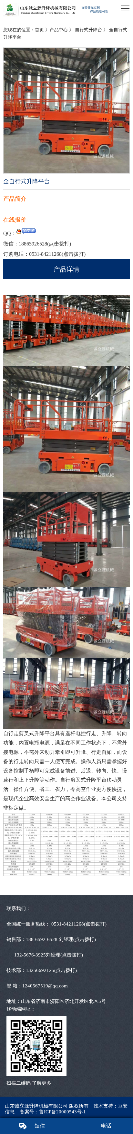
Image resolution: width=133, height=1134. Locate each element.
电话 (106, 1126)
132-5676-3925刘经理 (48, 954)
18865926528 (45, 243)
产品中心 (59, 29)
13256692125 (51, 970)
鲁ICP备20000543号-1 (62, 1111)
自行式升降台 (89, 29)
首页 (39, 29)
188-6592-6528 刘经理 (61, 939)
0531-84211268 (57, 254)
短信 (40, 1126)
